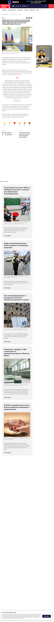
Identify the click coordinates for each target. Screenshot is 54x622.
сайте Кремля (17, 74)
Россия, (23, 134)
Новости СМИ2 (4, 181)
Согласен (46, 616)
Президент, (25, 135)
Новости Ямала (23, 137)
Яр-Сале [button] (24, 6)
